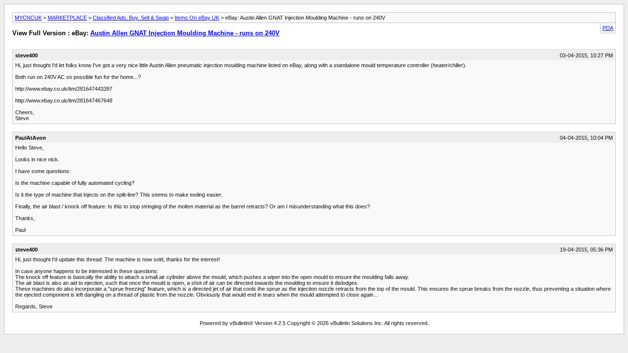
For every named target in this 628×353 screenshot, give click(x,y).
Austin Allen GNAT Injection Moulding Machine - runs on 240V (185, 33)
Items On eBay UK (197, 18)
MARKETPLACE (67, 18)
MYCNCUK (28, 18)
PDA (607, 28)
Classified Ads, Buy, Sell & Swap (131, 18)
